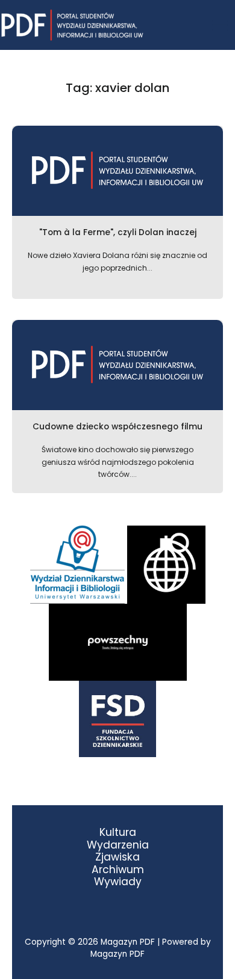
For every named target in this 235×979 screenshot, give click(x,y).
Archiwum (118, 870)
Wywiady (118, 882)
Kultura (117, 832)
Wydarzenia (118, 845)
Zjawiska (117, 857)
